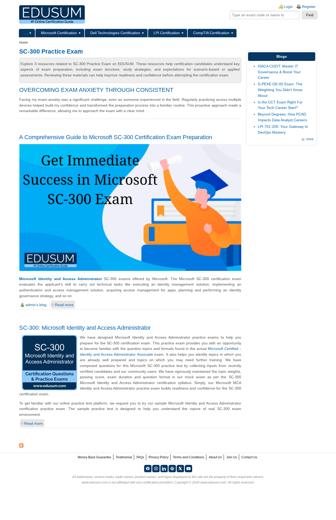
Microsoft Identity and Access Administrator (60, 279)
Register (309, 6)
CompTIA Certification (211, 33)
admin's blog (35, 305)
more (310, 139)
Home (23, 42)
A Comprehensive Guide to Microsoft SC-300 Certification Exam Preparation (115, 137)
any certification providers (154, 482)
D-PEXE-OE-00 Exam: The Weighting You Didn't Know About (280, 89)
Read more (64, 305)
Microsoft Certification (59, 33)
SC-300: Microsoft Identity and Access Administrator (85, 327)
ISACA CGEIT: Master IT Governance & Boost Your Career (279, 72)
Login (288, 6)
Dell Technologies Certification (115, 33)
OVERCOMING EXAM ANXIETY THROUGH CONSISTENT (96, 90)
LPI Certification (167, 33)
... (26, 33)
